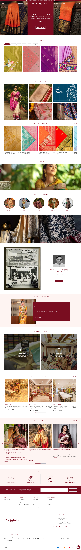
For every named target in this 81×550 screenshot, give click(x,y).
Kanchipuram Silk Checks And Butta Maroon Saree (61, 153)
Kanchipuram (15, 538)
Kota (14, 537)
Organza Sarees (18, 537)
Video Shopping (7, 499)
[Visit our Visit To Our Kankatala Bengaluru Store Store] (40, 390)
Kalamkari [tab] (24, 44)
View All (75, 123)
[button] (20, 3)
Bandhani (54, 537)
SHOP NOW (40, 187)
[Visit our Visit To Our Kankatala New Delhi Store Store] (16, 390)
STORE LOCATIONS (67, 497)
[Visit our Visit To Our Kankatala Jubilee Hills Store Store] (64, 390)
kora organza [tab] (35, 44)
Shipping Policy (36, 502)
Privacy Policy (50, 499)
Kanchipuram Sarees (8, 537)
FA (4, 334)
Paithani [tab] (29, 44)
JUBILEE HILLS (57, 405)
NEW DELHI (8, 405)
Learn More (60, 281)
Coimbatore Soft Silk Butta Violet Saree (28, 73)
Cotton (68, 538)
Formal (54, 538)
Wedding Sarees (60, 537)
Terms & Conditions (51, 502)
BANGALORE (32, 405)
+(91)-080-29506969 (34, 410)
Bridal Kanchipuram (8, 538)
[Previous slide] (6, 60)
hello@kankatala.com (23, 502)
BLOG (63, 505)
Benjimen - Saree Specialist (24, 507)
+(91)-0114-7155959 (10, 409)
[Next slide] (75, 60)
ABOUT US (65, 499)
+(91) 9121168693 (58, 410)
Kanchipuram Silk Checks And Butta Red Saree (27, 153)
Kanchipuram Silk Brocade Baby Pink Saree (44, 153)
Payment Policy (36, 507)
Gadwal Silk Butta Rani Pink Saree (9, 73)
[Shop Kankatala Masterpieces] (60, 229)
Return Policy (35, 499)
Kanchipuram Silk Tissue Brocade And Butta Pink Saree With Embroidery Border (9, 153)
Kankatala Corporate (62, 517)
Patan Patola (32, 537)
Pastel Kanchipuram (44, 538)
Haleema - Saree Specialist (24, 504)
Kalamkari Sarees (25, 537)
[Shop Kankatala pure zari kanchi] (20, 229)
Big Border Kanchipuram (28, 538)
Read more (8, 461)
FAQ (33, 504)
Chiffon (38, 538)
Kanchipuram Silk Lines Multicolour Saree (64, 73)
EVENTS (64, 503)
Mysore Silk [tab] (13, 44)
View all (74, 376)
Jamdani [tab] (18, 44)
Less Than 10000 (38, 537)
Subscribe (72, 490)
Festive (50, 538)
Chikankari (20, 538)
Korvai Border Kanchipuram (61, 538)
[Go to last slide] (2, 312)
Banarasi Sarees (67, 537)
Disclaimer (49, 504)
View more (75, 420)
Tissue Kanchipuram (8, 540)
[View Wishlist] (8, 4)
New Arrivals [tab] (7, 44)
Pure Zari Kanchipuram (47, 537)
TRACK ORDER (66, 501)
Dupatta (34, 538)
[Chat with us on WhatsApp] (78, 547)
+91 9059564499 (22, 499)
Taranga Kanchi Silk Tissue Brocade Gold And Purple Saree (46, 73)
